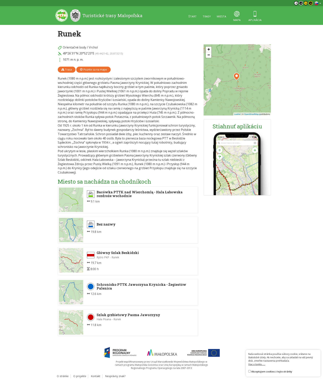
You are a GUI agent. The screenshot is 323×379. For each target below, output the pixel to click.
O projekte (79, 376)
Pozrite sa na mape (95, 69)
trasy (207, 16)
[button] (236, 76)
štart (192, 16)
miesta (221, 16)
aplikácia (255, 20)
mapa (237, 20)
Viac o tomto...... (256, 364)
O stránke (63, 376)
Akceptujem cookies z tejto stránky (271, 371)
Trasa (68, 69)
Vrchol (93, 47)
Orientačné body (74, 47)
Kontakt (95, 376)
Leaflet (237, 113)
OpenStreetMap (251, 113)
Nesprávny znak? (115, 376)
